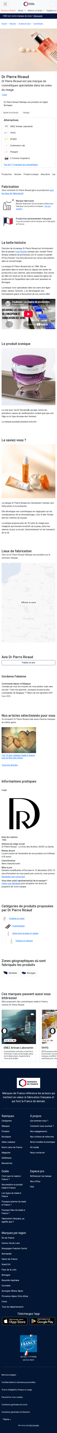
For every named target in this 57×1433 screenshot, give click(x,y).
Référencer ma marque (40, 1176)
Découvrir (38, 16)
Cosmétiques (38, 24)
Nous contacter (37, 1152)
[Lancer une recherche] (52, 4)
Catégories (7, 1121)
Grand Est (6, 1264)
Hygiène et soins (25, 24)
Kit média (34, 1147)
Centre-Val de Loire (11, 1243)
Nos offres (35, 1181)
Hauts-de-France (9, 1259)
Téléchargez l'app (28, 1313)
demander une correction (13, 876)
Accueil (4, 24)
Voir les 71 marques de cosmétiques (21, 164)
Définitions (7, 1158)
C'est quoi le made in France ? (11, 1178)
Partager (26, 113)
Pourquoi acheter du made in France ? (14, 1203)
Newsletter (7, 1163)
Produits (6, 1131)
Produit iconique (31, 174)
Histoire (17, 174)
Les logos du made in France (11, 1195)
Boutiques (6, 1136)
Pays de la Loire (9, 1269)
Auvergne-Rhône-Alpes (12, 1291)
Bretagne (6, 1275)
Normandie (7, 1253)
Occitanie (6, 1285)
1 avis (4, 94)
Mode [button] (21, 10)
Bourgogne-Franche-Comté (14, 1248)
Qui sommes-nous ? (39, 1121)
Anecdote (45, 174)
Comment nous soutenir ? (42, 1126)
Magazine (6, 1152)
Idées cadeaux (8, 1142)
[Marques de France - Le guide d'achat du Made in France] (29, 4)
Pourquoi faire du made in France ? (13, 1212)
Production (7, 174)
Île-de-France (8, 1238)
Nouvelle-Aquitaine (10, 1280)
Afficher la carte (28, 602)
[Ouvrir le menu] (5, 4)
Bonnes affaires (8, 10)
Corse (4, 1301)
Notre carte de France (12, 1147)
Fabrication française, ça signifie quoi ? (13, 1220)
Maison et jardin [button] (35, 10)
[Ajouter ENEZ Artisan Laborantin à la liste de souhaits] (32, 1014)
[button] (10, 973)
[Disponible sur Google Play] (42, 1321)
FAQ (32, 1186)
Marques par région (14, 1233)
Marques (13, 24)
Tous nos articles (10, 765)
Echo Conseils (34, 1425)
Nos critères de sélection (42, 1136)
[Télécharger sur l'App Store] (14, 1321)
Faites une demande (11, 883)
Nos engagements (38, 1131)
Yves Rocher (21, 251)
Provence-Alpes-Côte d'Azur (15, 1296)
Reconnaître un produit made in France (12, 1186)
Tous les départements (12, 1307)
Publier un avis (28, 662)
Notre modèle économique (42, 1142)
